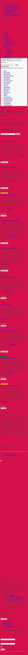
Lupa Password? (10, 649)
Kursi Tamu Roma (8, 12)
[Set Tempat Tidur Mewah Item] (11, 245)
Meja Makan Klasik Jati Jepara (12, 7)
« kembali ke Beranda (6, 129)
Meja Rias (6, 90)
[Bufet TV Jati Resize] (11, 300)
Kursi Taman (7, 82)
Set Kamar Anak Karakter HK (11, 9)
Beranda (6, 36)
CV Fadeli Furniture (6, 59)
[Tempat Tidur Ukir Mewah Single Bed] (11, 217)
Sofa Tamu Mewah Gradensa (8, 194)
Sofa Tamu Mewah (9, 453)
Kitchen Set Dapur (9, 76)
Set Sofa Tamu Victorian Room (12, 14)
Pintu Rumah (7, 97)
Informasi (6, 48)
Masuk (2, 649)
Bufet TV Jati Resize (6, 304)
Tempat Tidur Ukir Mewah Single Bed (10, 220)
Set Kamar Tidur (11, 43)
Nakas (5, 95)
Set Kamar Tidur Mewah (10, 455)
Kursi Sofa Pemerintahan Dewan (9, 385)
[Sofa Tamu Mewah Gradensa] (11, 190)
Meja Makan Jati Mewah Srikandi (9, 358)
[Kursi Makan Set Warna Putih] (11, 138)
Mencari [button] (18, 134)
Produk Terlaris (8, 40)
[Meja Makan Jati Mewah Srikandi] (11, 353)
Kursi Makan (7, 77)
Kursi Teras (7, 84)
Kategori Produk (4, 66)
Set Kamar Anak (8, 98)
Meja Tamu (7, 92)
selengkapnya (23, 155)
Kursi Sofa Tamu (11, 41)
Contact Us (7, 56)
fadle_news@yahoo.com (14, 600)
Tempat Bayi (7, 102)
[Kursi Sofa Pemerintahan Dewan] (11, 380)
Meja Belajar (7, 87)
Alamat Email (4, 638)
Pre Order (3, 215)
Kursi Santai (7, 79)
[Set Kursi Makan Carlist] (11, 272)
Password (3, 642)
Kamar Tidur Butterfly (9, 4)
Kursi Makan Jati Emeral (10, 10)
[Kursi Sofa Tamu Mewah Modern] (11, 327)
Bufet (5, 71)
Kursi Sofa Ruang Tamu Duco (8, 167)
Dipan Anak (7, 72)
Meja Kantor (7, 89)
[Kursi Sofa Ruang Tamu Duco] (11, 164)
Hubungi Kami (4, 162)
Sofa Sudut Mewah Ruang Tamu (12, 6)
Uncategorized (8, 105)
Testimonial (10, 54)
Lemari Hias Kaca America (11, 15)
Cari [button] (17, 64)
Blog (5, 46)
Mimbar (6, 94)
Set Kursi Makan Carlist (7, 277)
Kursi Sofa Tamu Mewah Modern (9, 330)
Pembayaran (10, 51)
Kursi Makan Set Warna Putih (8, 141)
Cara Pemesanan (8, 44)
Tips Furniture (7, 103)
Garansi (9, 53)
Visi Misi (9, 49)
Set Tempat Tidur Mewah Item (9, 248)
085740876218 (10, 595)
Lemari (5, 85)
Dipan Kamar (7, 74)
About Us (6, 38)
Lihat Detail (3, 619)
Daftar (21, 653)
